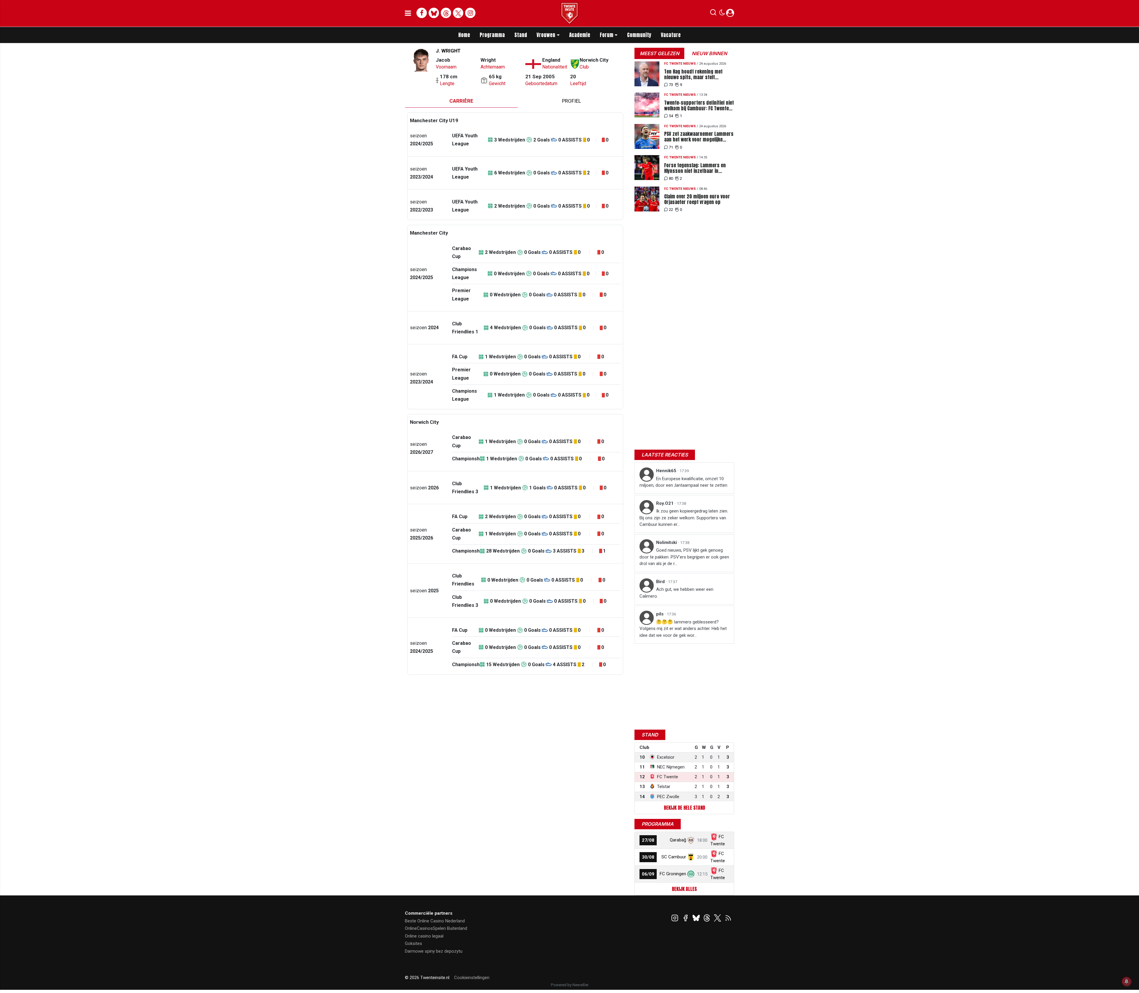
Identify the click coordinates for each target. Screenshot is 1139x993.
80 (671, 178)
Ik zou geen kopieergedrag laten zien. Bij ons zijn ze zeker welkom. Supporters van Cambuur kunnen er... (684, 517)
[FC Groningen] (690, 873)
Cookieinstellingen (471, 977)
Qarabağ (678, 840)
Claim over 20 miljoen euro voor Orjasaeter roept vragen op (697, 199)
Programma (492, 35)
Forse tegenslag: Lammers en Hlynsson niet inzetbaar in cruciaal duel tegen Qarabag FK (696, 168)
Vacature (671, 35)
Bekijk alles (684, 888)
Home (464, 35)
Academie (579, 35)
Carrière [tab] (461, 101)
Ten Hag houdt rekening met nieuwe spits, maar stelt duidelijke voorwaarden (693, 74)
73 (671, 84)
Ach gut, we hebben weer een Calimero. (676, 593)
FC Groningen (673, 873)
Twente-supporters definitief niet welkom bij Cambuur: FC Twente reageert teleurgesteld (699, 105)
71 (671, 147)
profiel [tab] (571, 101)
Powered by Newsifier (569, 985)
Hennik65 (666, 470)
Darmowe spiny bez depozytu (433, 951)
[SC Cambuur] (690, 857)
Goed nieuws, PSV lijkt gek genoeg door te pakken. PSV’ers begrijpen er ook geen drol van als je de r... (684, 557)
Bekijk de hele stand (684, 807)
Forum (606, 35)
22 (671, 209)
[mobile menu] (408, 13)
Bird (661, 581)
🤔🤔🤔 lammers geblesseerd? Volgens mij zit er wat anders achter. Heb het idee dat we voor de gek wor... (683, 628)
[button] (713, 14)
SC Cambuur (673, 857)
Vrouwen (546, 35)
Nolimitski (667, 542)
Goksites (413, 943)
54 (671, 116)
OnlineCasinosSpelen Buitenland (436, 928)
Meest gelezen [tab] (659, 53)
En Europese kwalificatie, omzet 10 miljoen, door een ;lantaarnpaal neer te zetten (683, 482)
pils (660, 614)
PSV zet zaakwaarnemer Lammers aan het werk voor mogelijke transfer (699, 136)
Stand (520, 35)
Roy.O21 (665, 503)
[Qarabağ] (690, 840)
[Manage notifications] (1126, 981)
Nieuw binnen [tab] (709, 53)
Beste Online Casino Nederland (435, 921)
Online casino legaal (424, 936)
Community (639, 35)
